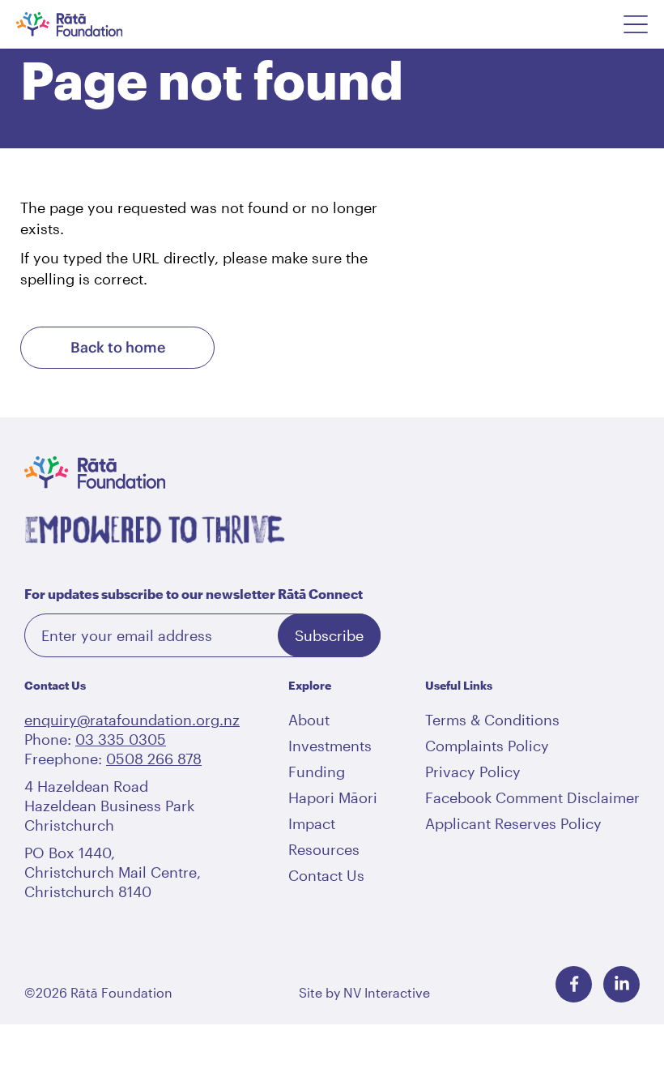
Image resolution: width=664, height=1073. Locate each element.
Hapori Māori (332, 797)
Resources (324, 849)
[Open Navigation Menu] (635, 24)
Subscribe (329, 635)
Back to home (117, 347)
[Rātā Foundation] (91, 24)
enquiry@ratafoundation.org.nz (132, 720)
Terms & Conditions (492, 720)
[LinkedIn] (621, 984)
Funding (316, 771)
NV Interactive (386, 992)
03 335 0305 (120, 739)
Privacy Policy (473, 771)
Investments (330, 746)
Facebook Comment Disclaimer (532, 797)
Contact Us (326, 875)
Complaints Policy (487, 746)
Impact (311, 823)
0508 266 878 (154, 758)
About (309, 720)
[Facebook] (573, 984)
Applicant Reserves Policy (513, 823)
